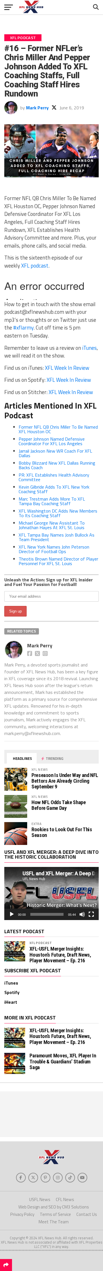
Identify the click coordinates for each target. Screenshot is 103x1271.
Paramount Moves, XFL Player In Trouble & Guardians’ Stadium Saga (62, 1061)
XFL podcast (34, 266)
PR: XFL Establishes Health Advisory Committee (54, 477)
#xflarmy (23, 328)
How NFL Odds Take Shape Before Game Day (58, 805)
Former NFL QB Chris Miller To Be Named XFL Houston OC (58, 429)
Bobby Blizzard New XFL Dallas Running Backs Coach (57, 465)
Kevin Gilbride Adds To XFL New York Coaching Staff (54, 489)
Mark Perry (37, 107)
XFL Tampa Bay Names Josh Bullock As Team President (56, 537)
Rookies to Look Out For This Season (61, 832)
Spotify (11, 992)
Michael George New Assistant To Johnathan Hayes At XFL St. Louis (52, 525)
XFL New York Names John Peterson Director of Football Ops (54, 549)
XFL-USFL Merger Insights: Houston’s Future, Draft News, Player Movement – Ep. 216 (60, 954)
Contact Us (86, 1214)
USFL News (39, 1199)
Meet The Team (54, 1221)
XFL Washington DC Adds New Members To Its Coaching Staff (58, 513)
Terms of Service (55, 1214)
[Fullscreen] (91, 914)
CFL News (65, 1199)
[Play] (12, 914)
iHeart (10, 1002)
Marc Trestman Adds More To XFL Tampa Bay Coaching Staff (52, 501)
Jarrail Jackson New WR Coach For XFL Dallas (55, 453)
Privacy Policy (22, 1214)
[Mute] (82, 914)
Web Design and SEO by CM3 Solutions (53, 1207)
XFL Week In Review (67, 368)
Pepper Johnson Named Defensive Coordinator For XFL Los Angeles (52, 441)
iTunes (89, 348)
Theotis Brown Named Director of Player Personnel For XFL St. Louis (58, 561)
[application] (51, 893)
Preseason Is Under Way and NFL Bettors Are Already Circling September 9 (64, 781)
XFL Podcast (40, 942)
